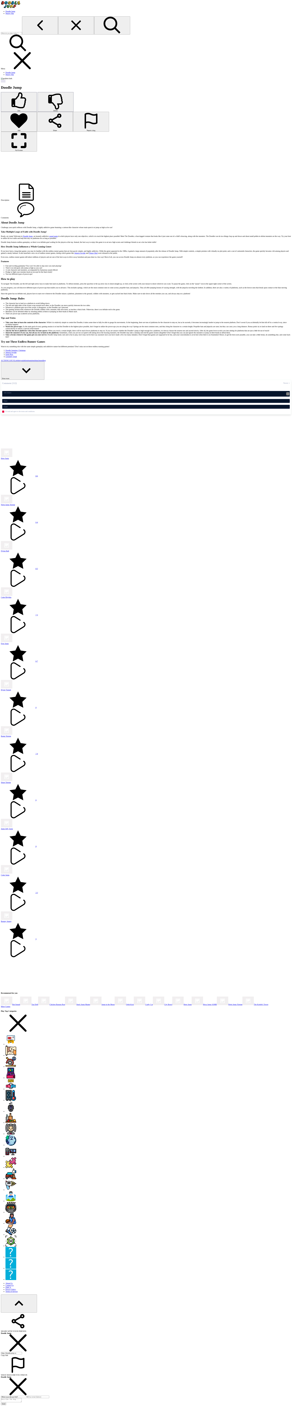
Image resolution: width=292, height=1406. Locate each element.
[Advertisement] (69, 168)
